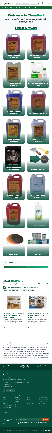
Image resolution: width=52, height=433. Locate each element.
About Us (17, 397)
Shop (4, 397)
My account (30, 401)
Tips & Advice (18, 407)
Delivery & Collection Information (18, 401)
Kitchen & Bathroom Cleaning (11, 290)
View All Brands (25, 267)
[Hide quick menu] (43, 428)
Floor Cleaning (20, 7)
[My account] (42, 3)
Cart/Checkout (31, 404)
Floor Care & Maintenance (14, 287)
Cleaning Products (7, 405)
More (36, 7)
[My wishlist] (45, 3)
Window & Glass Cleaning (27, 290)
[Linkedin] (13, 390)
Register (29, 399)
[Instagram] (7, 390)
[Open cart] (49, 3)
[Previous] (44, 283)
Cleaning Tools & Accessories (31, 287)
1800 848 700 (7, 384)
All (4, 287)
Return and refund (43, 399)
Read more (28, 359)
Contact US (42, 401)
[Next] (47, 283)
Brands (4, 399)
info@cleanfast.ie (8, 386)
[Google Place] (10, 390)
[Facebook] (4, 390)
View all (40, 283)
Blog (16, 405)
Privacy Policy (42, 404)
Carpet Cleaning (29, 7)
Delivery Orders (43, 397)
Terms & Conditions (44, 406)
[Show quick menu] (49, 431)
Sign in (28, 397)
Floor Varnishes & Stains (8, 7)
